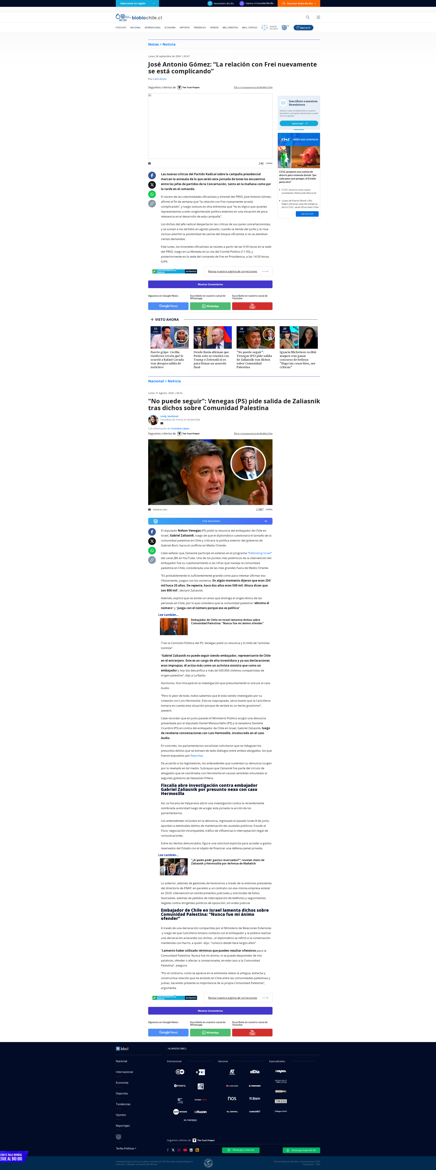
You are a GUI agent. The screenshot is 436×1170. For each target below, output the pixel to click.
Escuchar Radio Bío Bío (300, 3)
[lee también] (174, 626)
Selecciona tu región (132, 3)
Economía (170, 27)
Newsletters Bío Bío (224, 3)
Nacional (135, 27)
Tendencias (200, 27)
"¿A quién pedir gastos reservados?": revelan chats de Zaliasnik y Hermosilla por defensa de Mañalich (227, 861)
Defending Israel (260, 553)
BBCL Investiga (230, 27)
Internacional (153, 27)
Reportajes (123, 1126)
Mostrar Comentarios (210, 284)
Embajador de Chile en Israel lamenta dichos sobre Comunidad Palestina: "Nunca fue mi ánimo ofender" (227, 621)
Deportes (185, 27)
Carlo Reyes (160, 79)
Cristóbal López (180, 428)
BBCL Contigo (249, 27)
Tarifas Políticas (125, 1148)
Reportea (197, 755)
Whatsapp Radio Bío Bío (303, 1150)
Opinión (214, 27)
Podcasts (121, 27)
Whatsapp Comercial (243, 1149)
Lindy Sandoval (169, 416)
